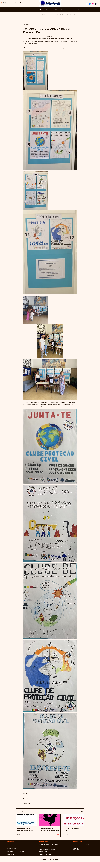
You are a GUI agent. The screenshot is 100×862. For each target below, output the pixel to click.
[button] (26, 10)
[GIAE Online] (87, 4)
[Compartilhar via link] (27, 798)
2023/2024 (25, 793)
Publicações (19, 14)
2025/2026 (60, 14)
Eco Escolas (51, 14)
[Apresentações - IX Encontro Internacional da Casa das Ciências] (50, 820)
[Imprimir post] (30, 798)
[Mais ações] (76, 24)
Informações (28, 14)
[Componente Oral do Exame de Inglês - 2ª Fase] (26, 820)
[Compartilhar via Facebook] (23, 798)
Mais (75, 14)
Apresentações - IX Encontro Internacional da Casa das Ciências (49, 829)
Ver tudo (82, 811)
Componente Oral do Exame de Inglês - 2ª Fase (25, 829)
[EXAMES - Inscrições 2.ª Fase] (73, 820)
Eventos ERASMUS (40, 14)
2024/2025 (69, 14)
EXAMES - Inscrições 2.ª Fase (72, 829)
